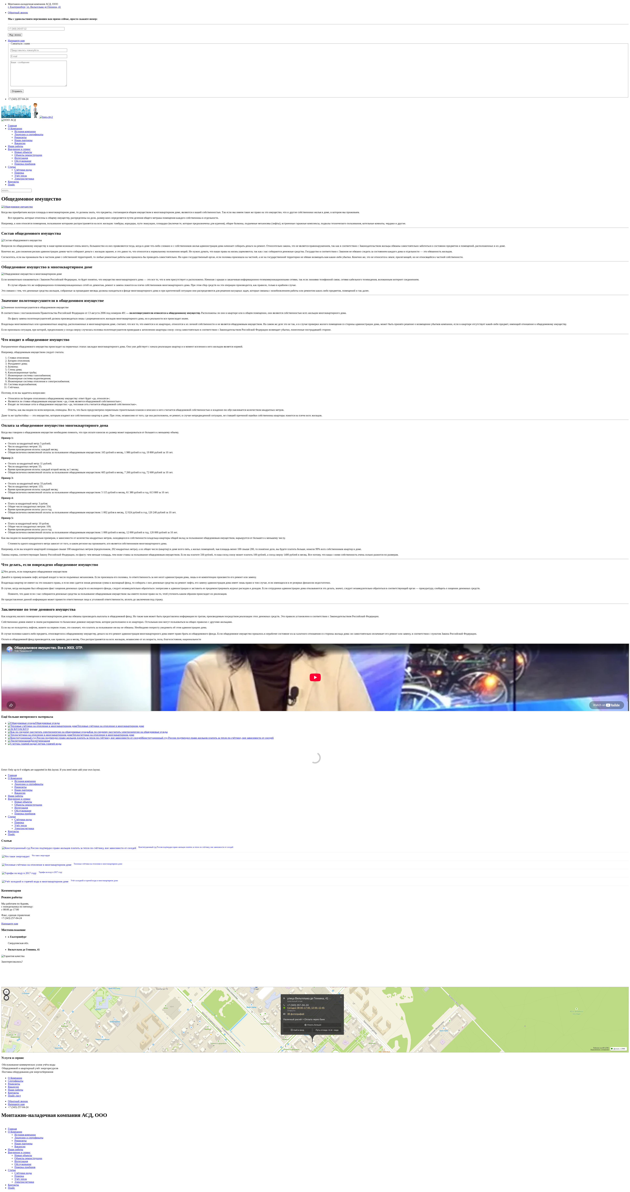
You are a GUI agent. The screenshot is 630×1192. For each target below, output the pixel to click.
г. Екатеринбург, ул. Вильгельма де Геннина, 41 (34, 7)
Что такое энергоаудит (41, 855)
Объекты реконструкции (28, 155)
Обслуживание (22, 161)
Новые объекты (23, 152)
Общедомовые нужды (47, 723)
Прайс (11, 184)
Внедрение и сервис (19, 149)
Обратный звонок (18, 12)
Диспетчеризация (40, 740)
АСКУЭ (24, 729)
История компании (25, 131)
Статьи (12, 166)
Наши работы (15, 146)
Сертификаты (15, 1081)
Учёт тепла (20, 175)
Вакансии (19, 143)
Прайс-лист (14, 1095)
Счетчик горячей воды (48, 743)
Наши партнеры (23, 140)
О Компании (15, 128)
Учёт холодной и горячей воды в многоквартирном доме (94, 880)
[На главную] (27, 117)
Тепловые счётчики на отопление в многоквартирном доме (110, 726)
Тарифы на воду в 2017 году (50, 872)
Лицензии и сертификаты (28, 134)
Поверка (19, 172)
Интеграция (21, 158)
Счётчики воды (23, 169)
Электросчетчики (24, 178)
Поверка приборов (24, 164)
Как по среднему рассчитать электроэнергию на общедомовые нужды (128, 732)
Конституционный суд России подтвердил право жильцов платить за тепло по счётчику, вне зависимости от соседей (208, 737)
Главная (12, 125)
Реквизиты (20, 137)
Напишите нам (16, 40)
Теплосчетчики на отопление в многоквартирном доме (103, 735)
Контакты (13, 181)
